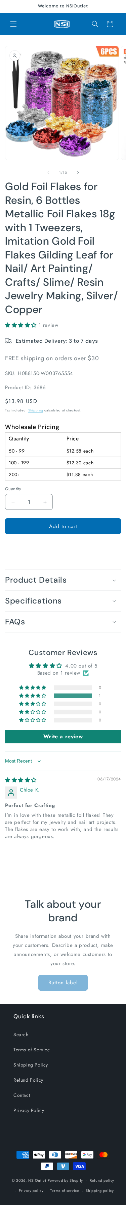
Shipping (35, 410)
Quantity (13, 489)
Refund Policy (28, 1080)
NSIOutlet (37, 1180)
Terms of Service (31, 1049)
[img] (21, 780)
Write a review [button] (63, 736)
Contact (21, 1095)
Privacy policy (31, 1190)
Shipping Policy (30, 1064)
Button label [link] (63, 982)
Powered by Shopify (65, 1180)
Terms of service (64, 1190)
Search (21, 1034)
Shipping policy (100, 1190)
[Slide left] (48, 172)
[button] (13, 24)
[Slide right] (78, 172)
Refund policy (102, 1180)
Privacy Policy (28, 1110)
